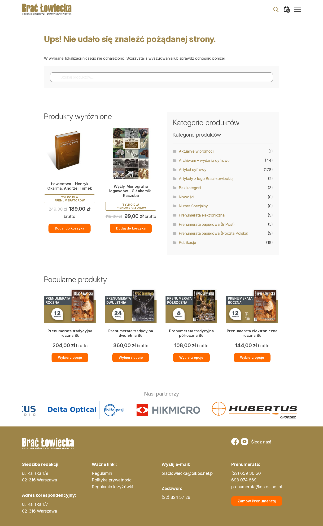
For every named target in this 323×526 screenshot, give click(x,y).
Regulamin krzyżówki (112, 486)
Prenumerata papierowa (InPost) (207, 224)
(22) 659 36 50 (246, 473)
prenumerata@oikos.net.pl (256, 486)
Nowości (186, 197)
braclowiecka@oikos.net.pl (188, 473)
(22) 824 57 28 (176, 497)
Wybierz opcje (70, 357)
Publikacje (187, 242)
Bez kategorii (190, 187)
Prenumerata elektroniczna (202, 215)
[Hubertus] (219, 410)
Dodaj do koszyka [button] (69, 228)
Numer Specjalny (193, 206)
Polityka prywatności (112, 479)
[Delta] (51, 410)
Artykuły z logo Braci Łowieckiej (206, 178)
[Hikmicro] (133, 410)
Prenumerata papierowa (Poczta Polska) (214, 233)
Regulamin (102, 473)
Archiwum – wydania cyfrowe (204, 160)
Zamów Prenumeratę (256, 501)
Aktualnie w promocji (196, 151)
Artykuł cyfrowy (192, 169)
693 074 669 (244, 479)
